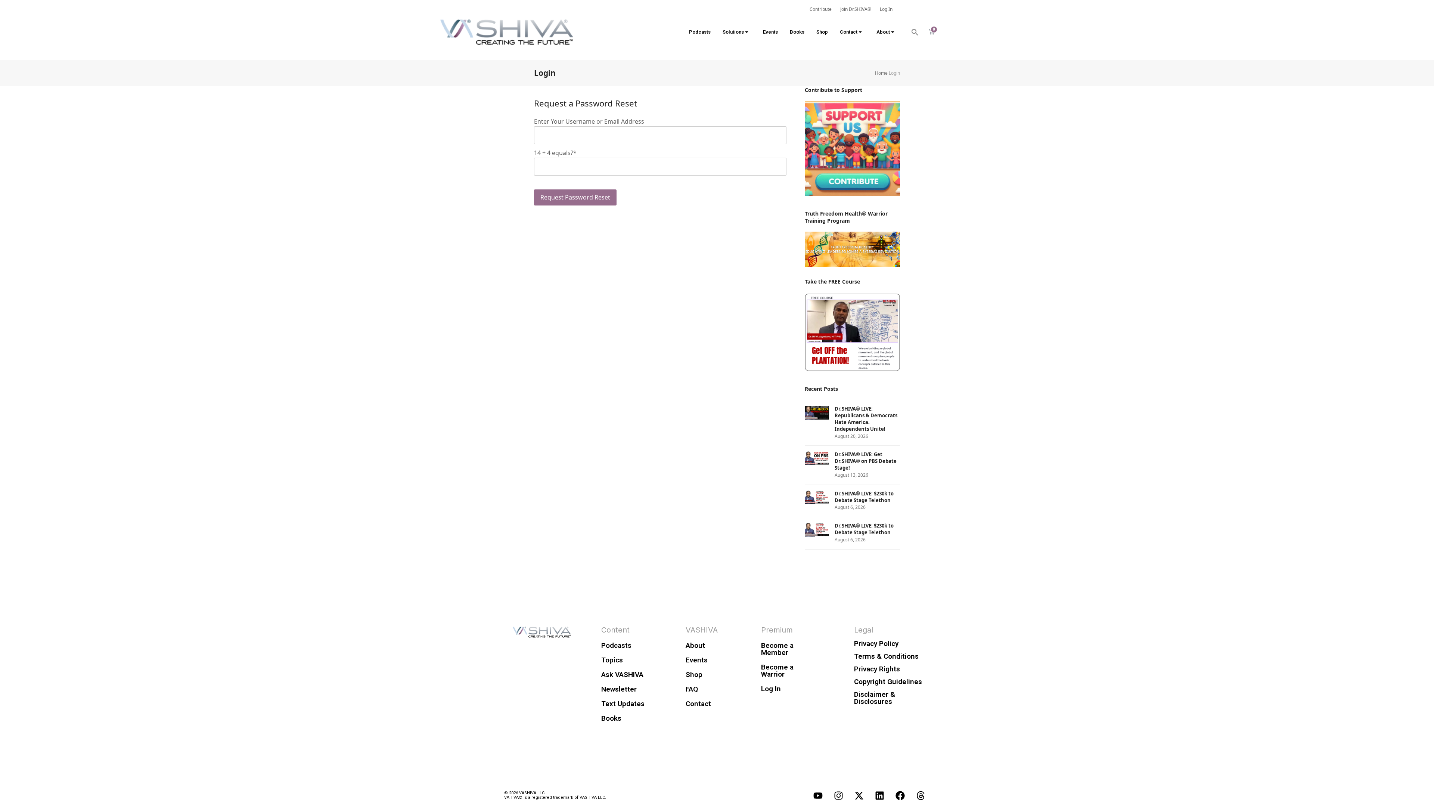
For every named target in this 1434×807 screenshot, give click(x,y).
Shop (822, 32)
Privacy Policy (876, 643)
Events (770, 32)
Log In (771, 688)
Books (797, 32)
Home (881, 73)
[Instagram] (838, 795)
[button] (915, 32)
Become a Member (777, 649)
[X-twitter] (859, 795)
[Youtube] (817, 795)
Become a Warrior (777, 670)
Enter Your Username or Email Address (589, 121)
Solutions (733, 32)
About (883, 32)
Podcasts (700, 32)
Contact (848, 32)
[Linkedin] (879, 795)
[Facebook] (900, 795)
